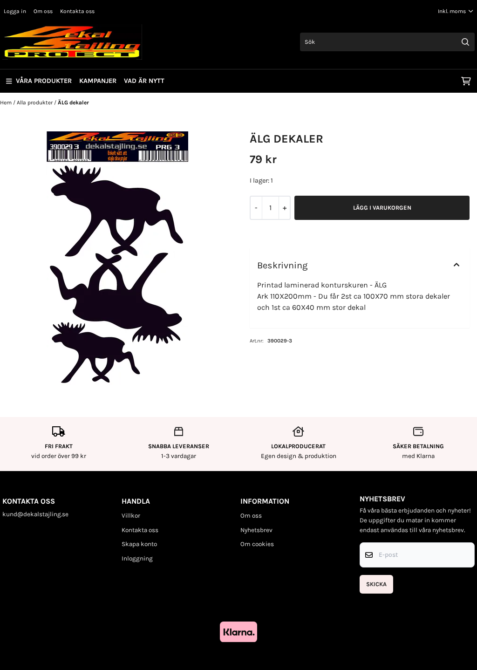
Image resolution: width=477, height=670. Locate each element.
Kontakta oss (77, 11)
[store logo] (72, 42)
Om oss (43, 11)
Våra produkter (44, 81)
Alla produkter (35, 102)
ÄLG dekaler (73, 102)
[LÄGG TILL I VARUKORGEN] (382, 208)
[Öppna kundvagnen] (466, 81)
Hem (6, 102)
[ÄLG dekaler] (117, 259)
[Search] (465, 42)
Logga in (15, 11)
